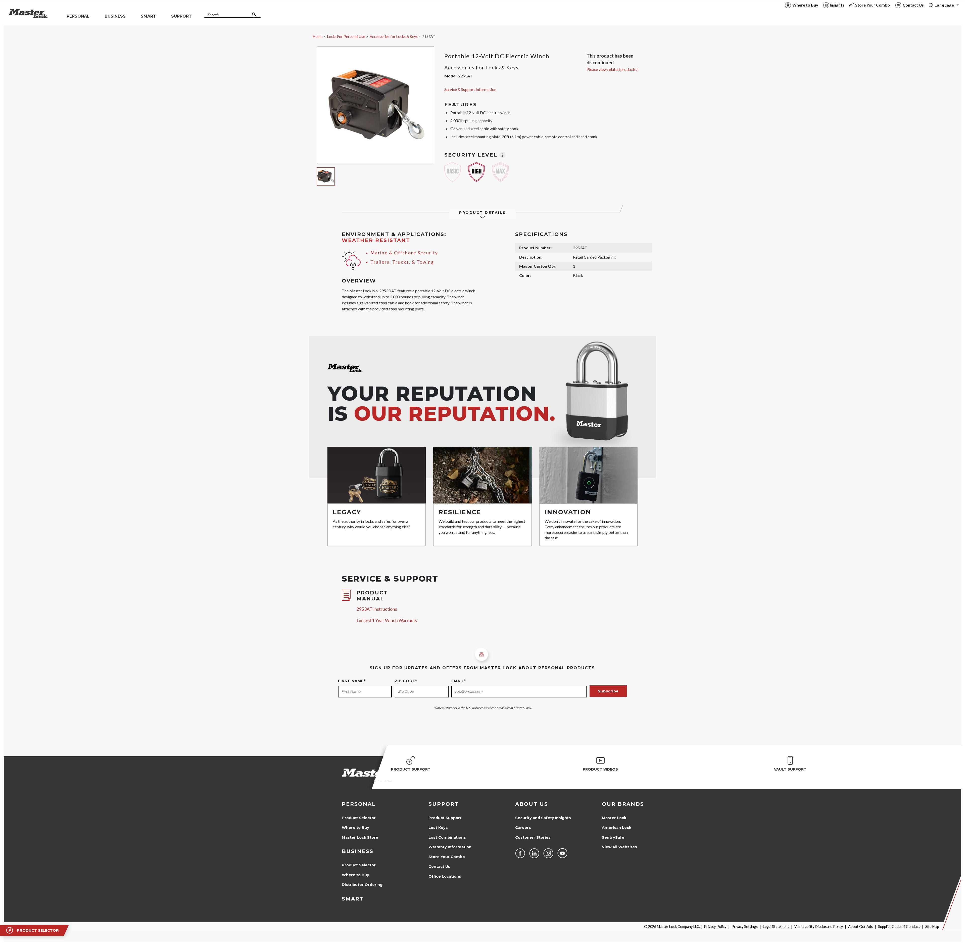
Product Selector (359, 818)
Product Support (445, 818)
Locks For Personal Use (346, 36)
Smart (353, 899)
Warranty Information (449, 847)
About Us (531, 804)
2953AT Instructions (377, 609)
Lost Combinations (447, 837)
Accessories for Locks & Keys (394, 36)
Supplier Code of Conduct (899, 926)
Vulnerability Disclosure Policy (818, 926)
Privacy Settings (745, 926)
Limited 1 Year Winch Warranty (387, 620)
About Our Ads (860, 926)
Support (443, 804)
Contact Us (439, 866)
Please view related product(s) (613, 69)
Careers (523, 827)
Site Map (932, 926)
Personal (359, 804)
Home (317, 36)
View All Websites (619, 847)
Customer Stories (533, 837)
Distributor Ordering (362, 884)
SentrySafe (613, 837)
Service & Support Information (470, 89)
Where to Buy (355, 827)
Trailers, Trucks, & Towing (402, 262)
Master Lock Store (360, 837)
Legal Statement (776, 926)
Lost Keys (438, 827)
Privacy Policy (715, 926)
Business (357, 851)
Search (212, 15)
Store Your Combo (446, 857)
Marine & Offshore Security (404, 252)
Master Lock (614, 818)
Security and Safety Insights (543, 818)
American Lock (616, 827)
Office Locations (444, 876)
